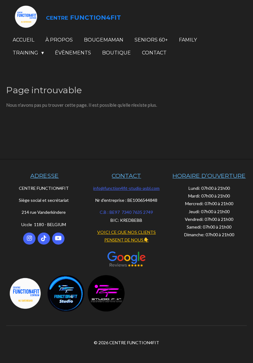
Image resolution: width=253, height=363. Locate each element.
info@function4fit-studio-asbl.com (126, 188)
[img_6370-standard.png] (25, 293)
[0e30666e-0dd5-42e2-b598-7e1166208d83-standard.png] (106, 293)
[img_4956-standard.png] (66, 293)
